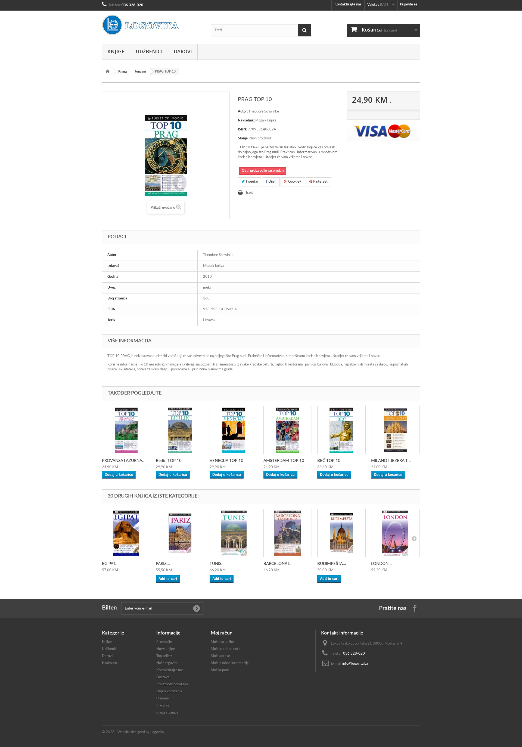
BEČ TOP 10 (328, 461)
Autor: (243, 111)
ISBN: (242, 129)
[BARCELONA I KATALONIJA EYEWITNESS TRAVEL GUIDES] (287, 533)
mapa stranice (167, 712)
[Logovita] (152, 25)
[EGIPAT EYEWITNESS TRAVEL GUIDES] (126, 533)
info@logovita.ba (355, 663)
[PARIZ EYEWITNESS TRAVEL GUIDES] (180, 533)
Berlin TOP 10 (169, 461)
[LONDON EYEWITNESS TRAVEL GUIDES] (395, 533)
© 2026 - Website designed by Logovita (133, 732)
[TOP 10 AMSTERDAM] (287, 430)
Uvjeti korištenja (169, 691)
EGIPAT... (110, 564)
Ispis (249, 193)
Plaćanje (162, 705)
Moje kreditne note (225, 649)
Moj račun (221, 633)
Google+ (294, 181)
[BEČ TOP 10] (341, 430)
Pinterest (320, 181)
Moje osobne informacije (230, 663)
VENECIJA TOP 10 (226, 461)
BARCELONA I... (278, 564)
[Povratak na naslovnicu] (107, 71)
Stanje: (243, 138)
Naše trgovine (167, 663)
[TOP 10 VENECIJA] (234, 430)
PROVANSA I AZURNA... (123, 461)
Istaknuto (109, 663)
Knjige (116, 51)
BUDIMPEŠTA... (331, 564)
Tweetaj (251, 181)
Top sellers (164, 656)
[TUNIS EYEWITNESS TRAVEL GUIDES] (234, 533)
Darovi (183, 51)
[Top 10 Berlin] (180, 430)
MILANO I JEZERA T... (391, 461)
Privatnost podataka (172, 684)
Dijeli (272, 181)
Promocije (164, 642)
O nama (162, 698)
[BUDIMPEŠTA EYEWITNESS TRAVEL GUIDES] (341, 533)
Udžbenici (149, 51)
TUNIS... (217, 564)
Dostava (163, 677)
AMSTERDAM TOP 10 (283, 461)
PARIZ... (163, 564)
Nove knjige (165, 649)
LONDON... (381, 564)
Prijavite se (408, 4)
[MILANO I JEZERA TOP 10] (395, 430)
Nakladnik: (246, 120)
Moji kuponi (220, 670)
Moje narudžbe (222, 642)
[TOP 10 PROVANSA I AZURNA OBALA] (126, 430)
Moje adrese (220, 656)
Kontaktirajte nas (348, 4)
